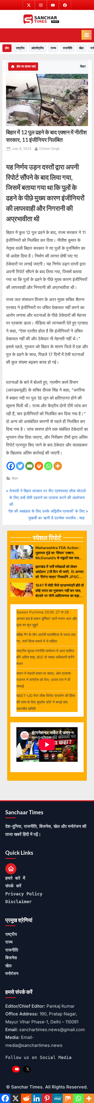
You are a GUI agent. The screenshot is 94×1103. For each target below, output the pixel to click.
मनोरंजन (11, 973)
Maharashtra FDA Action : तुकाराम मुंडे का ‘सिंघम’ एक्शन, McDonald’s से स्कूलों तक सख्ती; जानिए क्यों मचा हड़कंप (58, 553)
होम (7, 48)
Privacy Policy (23, 893)
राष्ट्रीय (20, 48)
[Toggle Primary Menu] (86, 35)
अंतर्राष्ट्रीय (37, 48)
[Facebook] (11, 466)
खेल (81, 48)
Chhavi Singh (49, 148)
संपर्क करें (13, 885)
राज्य (53, 48)
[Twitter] (20, 466)
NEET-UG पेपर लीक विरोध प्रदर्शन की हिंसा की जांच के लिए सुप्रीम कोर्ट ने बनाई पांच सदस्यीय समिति (45, 702)
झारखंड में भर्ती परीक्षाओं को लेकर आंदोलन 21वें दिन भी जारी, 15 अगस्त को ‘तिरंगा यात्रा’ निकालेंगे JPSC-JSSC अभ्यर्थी (59, 572)
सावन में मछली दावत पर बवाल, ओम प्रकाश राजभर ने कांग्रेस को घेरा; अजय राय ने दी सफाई (43, 679)
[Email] (29, 466)
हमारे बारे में (15, 878)
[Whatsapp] (48, 466)
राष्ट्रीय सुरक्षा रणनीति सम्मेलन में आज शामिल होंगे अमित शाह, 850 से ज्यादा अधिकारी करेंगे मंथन (45, 657)
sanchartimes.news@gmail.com (52, 1029)
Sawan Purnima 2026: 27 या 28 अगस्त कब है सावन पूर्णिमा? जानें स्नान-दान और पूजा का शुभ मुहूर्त (46, 618)
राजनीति (67, 48)
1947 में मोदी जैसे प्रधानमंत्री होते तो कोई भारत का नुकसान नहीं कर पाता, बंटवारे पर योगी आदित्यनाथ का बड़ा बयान (59, 590)
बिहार (83, 66)
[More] (58, 466)
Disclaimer (18, 901)
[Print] (39, 466)
